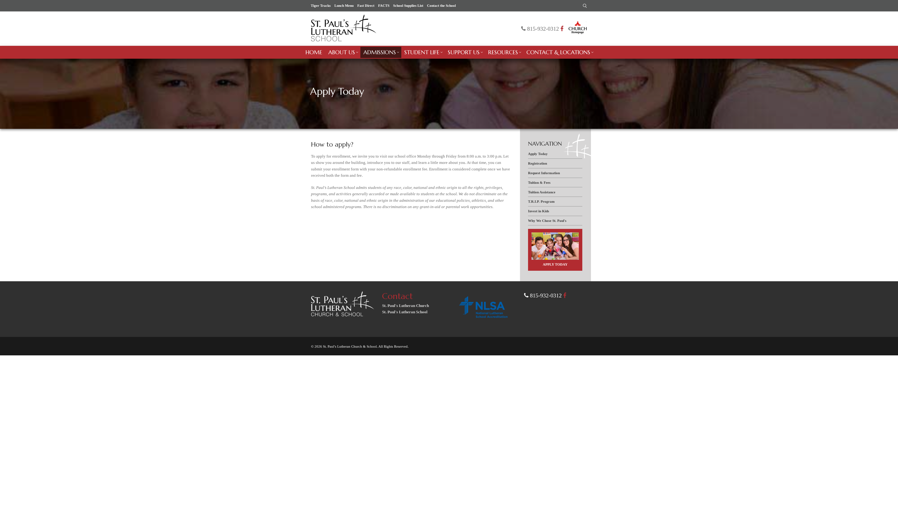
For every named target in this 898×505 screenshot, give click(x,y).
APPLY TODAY (555, 264)
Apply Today (538, 154)
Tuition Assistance (541, 192)
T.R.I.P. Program (541, 201)
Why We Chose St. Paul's (547, 221)
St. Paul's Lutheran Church (405, 305)
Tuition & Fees (539, 182)
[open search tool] (585, 6)
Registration (537, 163)
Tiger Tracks (321, 5)
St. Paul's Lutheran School (404, 312)
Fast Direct (365, 5)
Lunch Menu (344, 5)
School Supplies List (408, 5)
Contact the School (441, 5)
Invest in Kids (538, 211)
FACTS (383, 5)
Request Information (544, 173)
